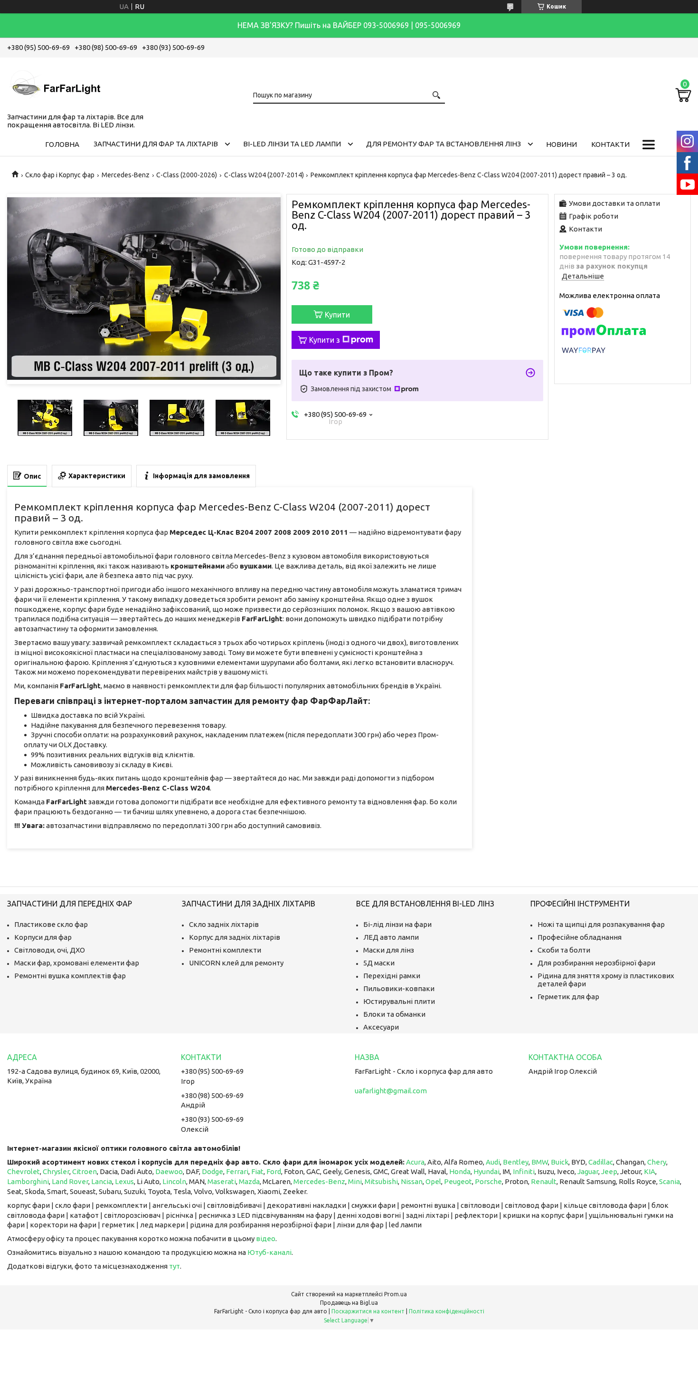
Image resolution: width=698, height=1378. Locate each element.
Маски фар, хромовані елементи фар (76, 963)
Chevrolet (23, 1171)
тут (174, 1266)
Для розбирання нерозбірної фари (596, 963)
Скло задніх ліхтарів (224, 924)
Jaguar (587, 1171)
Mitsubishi (381, 1181)
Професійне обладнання (580, 937)
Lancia (101, 1181)
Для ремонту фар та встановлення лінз (443, 144)
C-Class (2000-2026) (186, 175)
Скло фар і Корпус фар (59, 175)
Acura (415, 1162)
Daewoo (169, 1171)
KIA (649, 1171)
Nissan (412, 1181)
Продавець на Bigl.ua (349, 1303)
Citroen (84, 1171)
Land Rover (70, 1181)
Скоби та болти (564, 950)
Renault (544, 1181)
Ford (273, 1171)
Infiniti (524, 1171)
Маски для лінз (388, 950)
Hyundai (486, 1171)
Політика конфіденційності (446, 1311)
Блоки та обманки (394, 1014)
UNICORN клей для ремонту (236, 963)
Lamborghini (28, 1181)
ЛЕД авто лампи (391, 937)
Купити (337, 314)
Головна (62, 144)
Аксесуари (381, 1027)
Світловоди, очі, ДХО (49, 950)
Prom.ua (395, 1294)
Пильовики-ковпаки (398, 988)
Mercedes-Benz (126, 175)
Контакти (610, 144)
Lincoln (174, 1181)
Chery (656, 1162)
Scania (669, 1181)
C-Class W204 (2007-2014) (264, 175)
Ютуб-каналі (269, 1252)
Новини (561, 144)
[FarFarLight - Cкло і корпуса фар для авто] (54, 83)
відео (265, 1238)
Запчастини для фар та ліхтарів (156, 144)
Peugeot (458, 1181)
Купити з (324, 340)
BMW (539, 1162)
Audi (493, 1162)
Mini (355, 1181)
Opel (433, 1181)
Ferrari (237, 1171)
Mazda (249, 1181)
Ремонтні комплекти (225, 950)
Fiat (257, 1171)
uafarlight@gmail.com (391, 1091)
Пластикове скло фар (51, 924)
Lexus (124, 1181)
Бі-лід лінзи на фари (397, 924)
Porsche (488, 1181)
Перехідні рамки (391, 976)
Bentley (515, 1162)
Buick (559, 1162)
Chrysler (56, 1171)
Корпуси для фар (43, 937)
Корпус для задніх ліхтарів (234, 937)
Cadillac (600, 1162)
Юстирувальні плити (399, 1001)
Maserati (222, 1181)
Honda (460, 1171)
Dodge (212, 1171)
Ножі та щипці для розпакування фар (601, 924)
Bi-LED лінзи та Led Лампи (292, 144)
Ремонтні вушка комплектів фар (70, 976)
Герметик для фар (568, 997)
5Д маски (379, 963)
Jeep (609, 1171)
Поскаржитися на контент (368, 1311)
